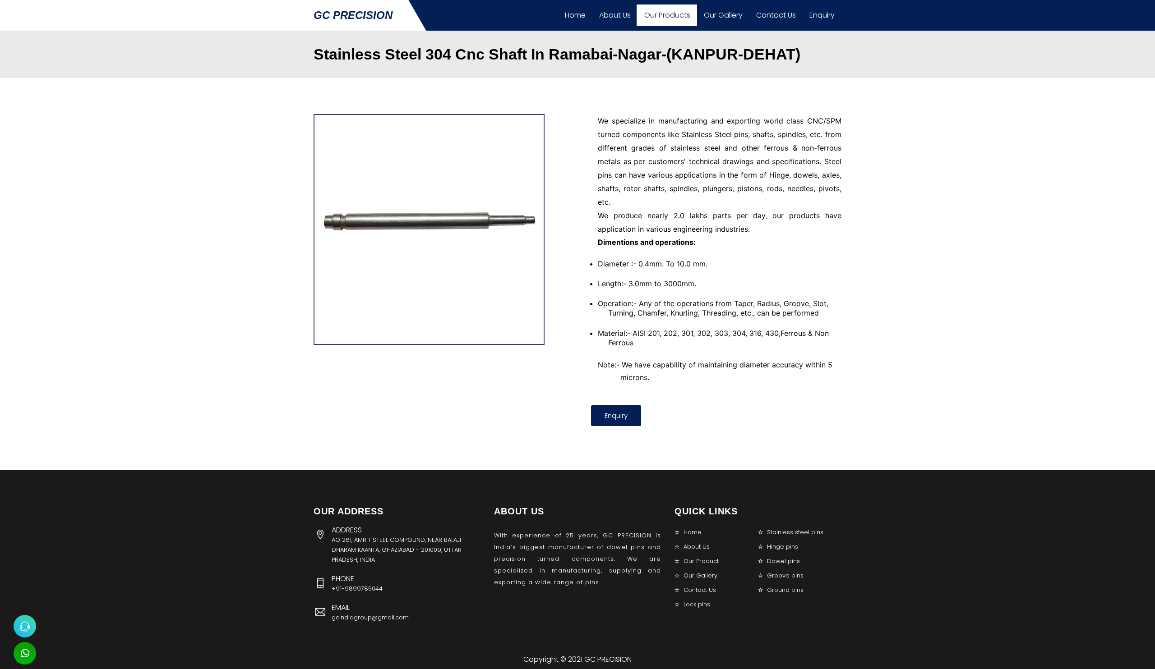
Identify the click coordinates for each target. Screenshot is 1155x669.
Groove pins (785, 575)
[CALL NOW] (25, 626)
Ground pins (785, 590)
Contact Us (776, 15)
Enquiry (822, 15)
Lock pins (697, 604)
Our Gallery (723, 15)
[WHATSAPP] (25, 653)
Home (575, 15)
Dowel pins (783, 561)
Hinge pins (782, 546)
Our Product (701, 561)
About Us (615, 15)
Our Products (667, 15)
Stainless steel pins (795, 532)
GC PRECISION (353, 15)
